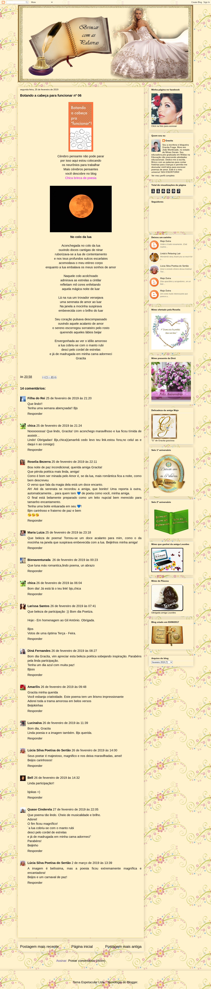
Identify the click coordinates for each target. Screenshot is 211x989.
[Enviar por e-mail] (43, 377)
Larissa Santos (38, 606)
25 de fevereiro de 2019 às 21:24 (59, 425)
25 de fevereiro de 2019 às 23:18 (68, 532)
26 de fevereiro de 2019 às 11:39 (65, 723)
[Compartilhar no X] (49, 377)
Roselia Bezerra (39, 461)
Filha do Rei (36, 398)
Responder (34, 413)
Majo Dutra (165, 241)
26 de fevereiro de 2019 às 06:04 (59, 583)
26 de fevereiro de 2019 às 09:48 (63, 686)
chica (31, 425)
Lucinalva (34, 723)
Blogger (132, 982)
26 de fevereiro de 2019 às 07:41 (73, 606)
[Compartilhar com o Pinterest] (55, 377)
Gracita (169, 140)
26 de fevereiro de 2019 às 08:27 (74, 650)
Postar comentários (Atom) (86, 960)
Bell (30, 777)
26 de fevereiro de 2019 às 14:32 (57, 777)
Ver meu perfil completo (163, 175)
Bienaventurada (39, 560)
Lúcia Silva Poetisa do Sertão (49, 750)
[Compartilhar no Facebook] (52, 377)
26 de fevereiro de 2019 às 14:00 (94, 750)
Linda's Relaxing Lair (170, 253)
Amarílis (33, 686)
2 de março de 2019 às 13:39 (92, 863)
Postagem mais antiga (123, 946)
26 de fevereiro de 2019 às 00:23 (75, 560)
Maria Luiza (35, 532)
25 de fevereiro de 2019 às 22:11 (74, 461)
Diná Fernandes (39, 650)
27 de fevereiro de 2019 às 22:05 (75, 809)
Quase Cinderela (39, 809)
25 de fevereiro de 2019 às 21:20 (69, 398)
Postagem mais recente (39, 946)
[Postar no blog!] (46, 377)
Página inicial (82, 946)
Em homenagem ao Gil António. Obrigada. (66, 620)
